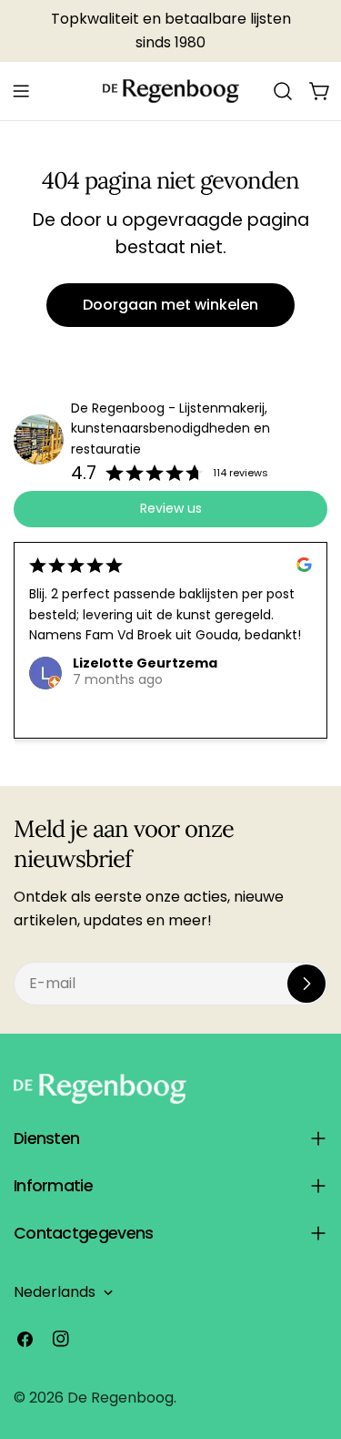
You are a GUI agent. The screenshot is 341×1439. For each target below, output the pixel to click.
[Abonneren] (306, 983)
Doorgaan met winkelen (170, 304)
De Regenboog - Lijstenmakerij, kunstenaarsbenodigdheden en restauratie (170, 429)
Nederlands (54, 1291)
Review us (171, 508)
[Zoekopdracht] (283, 91)
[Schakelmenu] (21, 91)
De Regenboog (120, 1397)
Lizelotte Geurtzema (145, 663)
